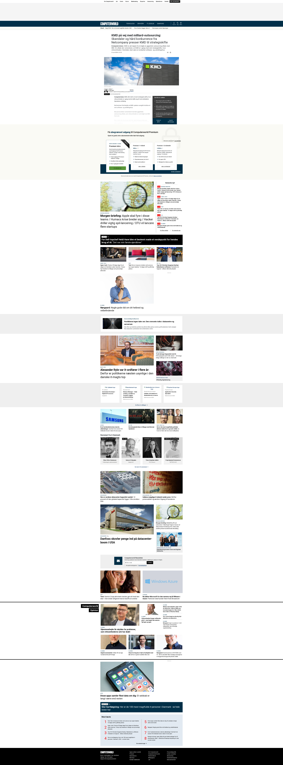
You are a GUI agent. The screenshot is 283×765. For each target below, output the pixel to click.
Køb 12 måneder (165, 166)
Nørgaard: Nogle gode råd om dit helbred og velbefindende (163, 727)
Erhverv (140, 24)
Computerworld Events (154, 754)
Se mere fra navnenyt (141, 467)
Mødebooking (134, 1)
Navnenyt (132, 757)
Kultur (130, 425)
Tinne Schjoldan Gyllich (152, 460)
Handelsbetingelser (172, 757)
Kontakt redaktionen (135, 759)
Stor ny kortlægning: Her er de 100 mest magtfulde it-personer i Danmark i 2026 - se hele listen (121, 738)
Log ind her (177, 141)
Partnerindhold (152, 756)
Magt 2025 (104, 704)
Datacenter (103, 495)
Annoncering (150, 1)
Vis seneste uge (176, 230)
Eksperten (142, 1)
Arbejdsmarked (160, 352)
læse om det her (158, 176)
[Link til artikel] (127, 196)
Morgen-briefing (104, 213)
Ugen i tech (164, 196)
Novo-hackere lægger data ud (141, 28)
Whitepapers (151, 757)
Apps (101, 693)
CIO (162, 215)
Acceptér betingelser (131, 565)
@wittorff (131, 91)
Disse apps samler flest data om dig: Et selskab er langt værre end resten (162, 721)
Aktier (102, 425)
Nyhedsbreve (159, 1)
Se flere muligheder (175, 171)
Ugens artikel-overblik (135, 752)
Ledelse (104, 236)
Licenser (145, 594)
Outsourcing (146, 495)
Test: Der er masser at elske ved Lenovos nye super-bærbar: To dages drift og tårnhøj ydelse (169, 210)
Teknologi (130, 24)
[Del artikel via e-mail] (168, 52)
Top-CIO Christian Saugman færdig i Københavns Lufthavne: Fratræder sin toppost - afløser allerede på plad (167, 219)
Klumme (163, 223)
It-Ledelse (150, 24)
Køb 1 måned (141, 166)
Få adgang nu (117, 168)
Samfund (160, 24)
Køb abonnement (175, 1)
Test (162, 206)
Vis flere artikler (164, 230)
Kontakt (166, 1)
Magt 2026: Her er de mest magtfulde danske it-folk (118, 28)
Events (121, 1)
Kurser (127, 1)
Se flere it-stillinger (141, 405)
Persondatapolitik (171, 752)
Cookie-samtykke (171, 754)
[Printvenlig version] (170, 52)
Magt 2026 (103, 367)
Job (117, 1)
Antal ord (159, 120)
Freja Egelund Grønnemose (173, 460)
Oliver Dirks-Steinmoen (109, 460)
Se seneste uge (140, 743)
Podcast (132, 754)
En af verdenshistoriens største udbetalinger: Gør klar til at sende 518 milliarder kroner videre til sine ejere (163, 732)
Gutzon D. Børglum (131, 460)
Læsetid (171, 120)
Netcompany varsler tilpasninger (160, 28)
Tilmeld (149, 562)
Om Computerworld (108, 1)
